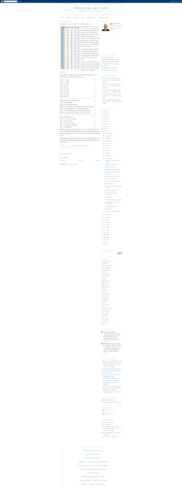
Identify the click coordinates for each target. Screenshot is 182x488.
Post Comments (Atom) (73, 164)
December (107, 133)
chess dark (104, 422)
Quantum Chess (108, 197)
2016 (104, 217)
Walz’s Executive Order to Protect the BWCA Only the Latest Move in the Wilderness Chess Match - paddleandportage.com (111, 389)
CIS (102, 278)
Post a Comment (64, 157)
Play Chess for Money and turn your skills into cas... (110, 85)
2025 (104, 111)
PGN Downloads (93, 454)
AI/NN (103, 263)
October (107, 138)
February (107, 158)
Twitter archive (105, 66)
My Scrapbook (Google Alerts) (109, 68)
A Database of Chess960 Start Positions (93, 465)
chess (102, 424)
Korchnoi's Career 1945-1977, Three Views (75, 24)
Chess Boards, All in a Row (111, 176)
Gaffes (103, 291)
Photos (103, 304)
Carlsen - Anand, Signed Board (93, 484)
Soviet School (105, 309)
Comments (106, 414)
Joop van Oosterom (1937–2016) (112, 181)
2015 (104, 220)
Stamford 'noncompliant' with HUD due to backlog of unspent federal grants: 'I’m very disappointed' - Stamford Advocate (111, 363)
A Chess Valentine (109, 183)
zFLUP (103, 322)
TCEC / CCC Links (79, 17)
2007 (104, 240)
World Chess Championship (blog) (110, 61)
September (108, 141)
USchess (103, 313)
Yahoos (103, 319)
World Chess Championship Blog (112, 344)
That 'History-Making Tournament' (113, 200)
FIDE (102, 289)
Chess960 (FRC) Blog (109, 332)
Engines (103, 287)
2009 (104, 235)
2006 (104, 242)
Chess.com (104, 274)
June (106, 148)
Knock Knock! (108, 209)
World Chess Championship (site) (110, 59)
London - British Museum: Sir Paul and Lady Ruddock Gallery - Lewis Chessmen (111, 428)
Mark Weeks (116, 23)
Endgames (104, 285)
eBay (102, 283)
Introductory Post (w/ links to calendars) (111, 402)
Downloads (104, 281)
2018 (104, 129)
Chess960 (103, 276)
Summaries (104, 311)
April (106, 153)
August (107, 143)
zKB (102, 324)
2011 (104, 230)
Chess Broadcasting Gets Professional (110, 194)
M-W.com (68, 17)
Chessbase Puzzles (103, 17)
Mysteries (103, 296)
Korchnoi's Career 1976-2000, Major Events (112, 173)
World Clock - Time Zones (108, 400)
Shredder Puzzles (91, 17)
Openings (103, 300)
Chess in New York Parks (110, 190)
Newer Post (62, 160)
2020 (104, 124)
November (108, 136)
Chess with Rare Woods (110, 206)
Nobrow (103, 298)
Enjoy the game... (105, 436)
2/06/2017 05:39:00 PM (82, 145)
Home (62, 17)
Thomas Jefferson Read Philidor (93, 469)
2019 (104, 126)
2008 (104, 237)
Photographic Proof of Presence (112, 169)
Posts (105, 410)
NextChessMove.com (93, 458)
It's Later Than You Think (109, 345)
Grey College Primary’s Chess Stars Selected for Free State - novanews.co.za (110, 376)
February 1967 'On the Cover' (111, 211)
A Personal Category (109, 167)
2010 (104, 232)
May (106, 150)
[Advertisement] (109, 43)
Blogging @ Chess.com (110, 164)
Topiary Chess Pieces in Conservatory (111, 432)
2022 (104, 119)
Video (103, 315)
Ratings (103, 306)
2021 (104, 121)
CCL (102, 272)
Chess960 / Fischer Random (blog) (110, 64)
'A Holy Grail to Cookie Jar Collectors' (92, 462)
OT (102, 302)
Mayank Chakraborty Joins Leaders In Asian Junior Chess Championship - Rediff (111, 370)
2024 (104, 114)
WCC (102, 317)
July (106, 146)
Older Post (97, 160)
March (107, 155)
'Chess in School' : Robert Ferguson (93, 480)
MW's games (104, 293)
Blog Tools (104, 268)
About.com (68, 147)
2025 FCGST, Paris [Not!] (109, 333)
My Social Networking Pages (108, 70)
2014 (104, 222)
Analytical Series (105, 265)
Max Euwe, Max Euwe (110, 179)
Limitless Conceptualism (93, 451)
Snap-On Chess (93, 473)
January (107, 214)
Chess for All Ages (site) (107, 57)
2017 (104, 131)
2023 (104, 116)
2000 (104, 245)
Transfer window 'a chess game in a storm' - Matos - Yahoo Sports (110, 381)
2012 (104, 227)
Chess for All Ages (91, 8)
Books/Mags (104, 270)
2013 (104, 225)
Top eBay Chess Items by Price (92, 476)
